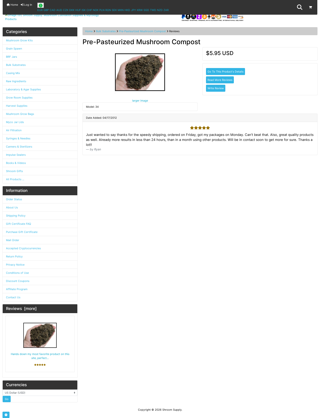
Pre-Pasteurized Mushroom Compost (142, 31)
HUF (78, 10)
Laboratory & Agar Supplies (23, 89)
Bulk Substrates (106, 31)
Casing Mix (13, 73)
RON (108, 10)
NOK (95, 10)
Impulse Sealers (16, 154)
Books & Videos (16, 163)
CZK (65, 10)
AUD (59, 10)
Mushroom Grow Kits (19, 40)
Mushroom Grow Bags (20, 114)
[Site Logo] (55, 17)
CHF (89, 10)
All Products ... (15, 179)
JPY (133, 10)
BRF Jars (11, 56)
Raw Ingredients (16, 81)
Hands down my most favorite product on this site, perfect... (40, 356)
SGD (146, 10)
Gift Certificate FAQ (18, 223)
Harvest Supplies (16, 105)
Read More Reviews (220, 80)
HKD (127, 10)
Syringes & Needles (18, 138)
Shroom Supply (172, 409)
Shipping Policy (16, 215)
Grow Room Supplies (19, 97)
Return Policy (14, 256)
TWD (153, 10)
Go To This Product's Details (226, 71)
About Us (12, 207)
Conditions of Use (17, 272)
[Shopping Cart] (310, 7)
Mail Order (12, 240)
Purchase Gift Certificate (22, 232)
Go (6, 399)
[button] (300, 7)
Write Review (216, 88)
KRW (140, 10)
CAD (53, 10)
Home (14, 4)
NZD (160, 10)
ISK (84, 10)
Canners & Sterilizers (19, 146)
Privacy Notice (15, 264)
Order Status (14, 199)
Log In (27, 4)
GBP (46, 10)
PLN (101, 10)
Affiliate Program (17, 289)
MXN (121, 10)
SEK (114, 10)
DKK (71, 10)
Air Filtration (14, 130)
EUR (40, 10)
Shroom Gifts (14, 171)
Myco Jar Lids (15, 122)
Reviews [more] (21, 308)
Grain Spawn (14, 48)
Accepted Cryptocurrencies (23, 248)
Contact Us (13, 297)
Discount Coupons (17, 281)
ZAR (166, 10)
